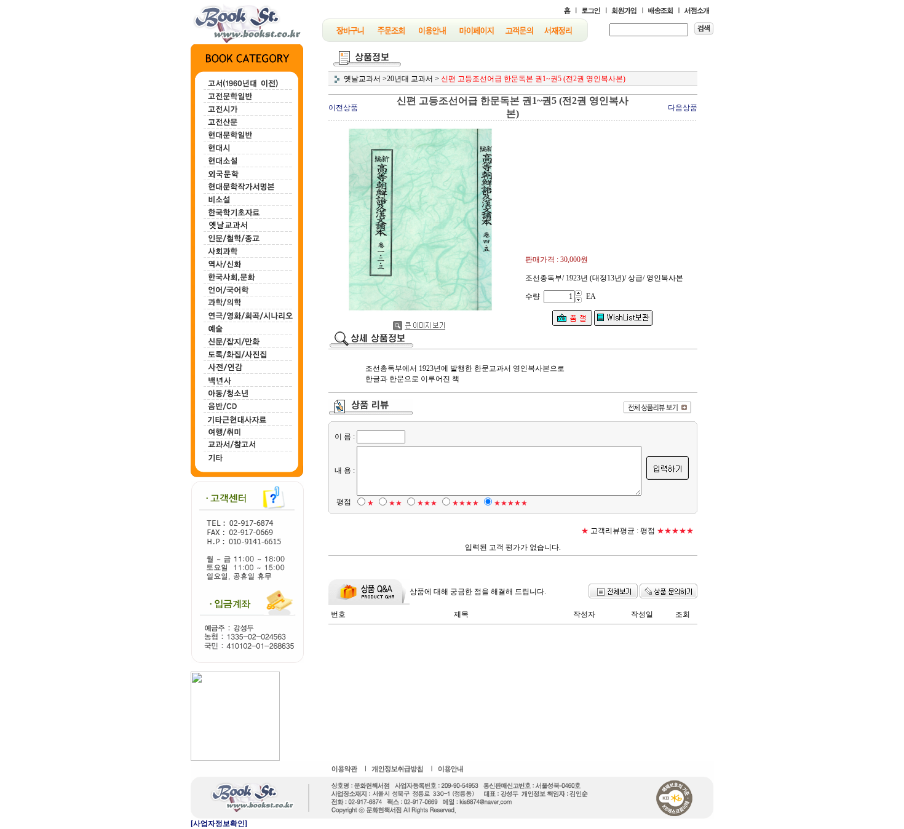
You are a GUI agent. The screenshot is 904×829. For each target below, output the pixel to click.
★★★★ (465, 503)
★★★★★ (511, 503)
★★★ (427, 503)
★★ (395, 503)
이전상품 (343, 107)
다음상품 (682, 107)
